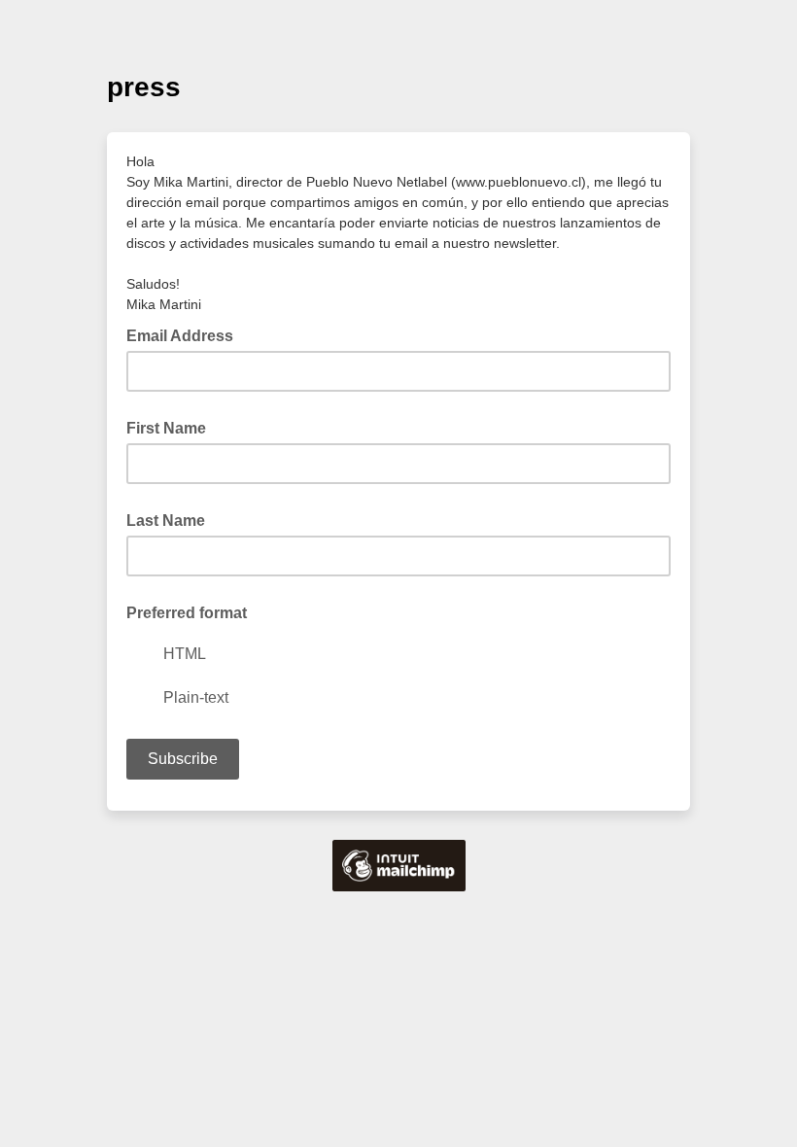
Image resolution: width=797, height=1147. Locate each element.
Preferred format (186, 613)
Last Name (165, 520)
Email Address (185, 334)
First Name (166, 428)
